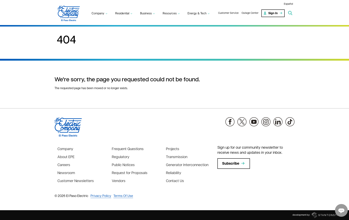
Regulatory (120, 157)
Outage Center (250, 13)
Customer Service (228, 13)
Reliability (173, 173)
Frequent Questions (128, 149)
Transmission (176, 157)
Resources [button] (170, 13)
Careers (63, 165)
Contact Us (175, 181)
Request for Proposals (129, 173)
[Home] (71, 13)
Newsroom (66, 173)
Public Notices (123, 165)
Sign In (273, 13)
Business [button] (146, 13)
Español (288, 4)
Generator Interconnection (187, 165)
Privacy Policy (101, 196)
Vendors (118, 181)
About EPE (66, 157)
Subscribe (230, 164)
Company (65, 149)
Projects (172, 149)
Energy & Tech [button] (197, 13)
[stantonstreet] (328, 215)
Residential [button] (122, 13)
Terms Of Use (123, 196)
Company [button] (98, 13)
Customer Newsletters (75, 181)
